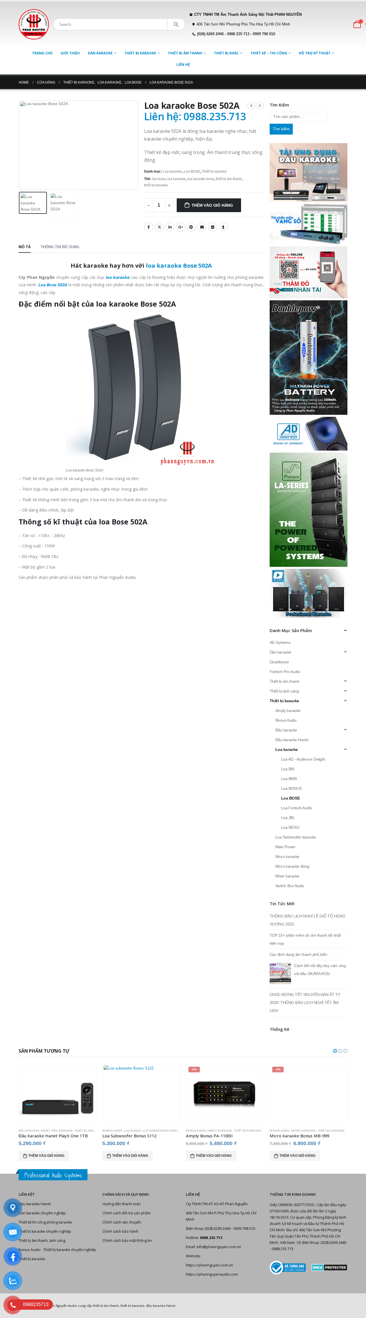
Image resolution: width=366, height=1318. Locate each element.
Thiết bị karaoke (140, 53)
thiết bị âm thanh (229, 179)
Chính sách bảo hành (120, 1231)
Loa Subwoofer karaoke (295, 837)
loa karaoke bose (200, 179)
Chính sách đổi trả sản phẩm (126, 1213)
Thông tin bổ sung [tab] (60, 247)
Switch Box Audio (289, 885)
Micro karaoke (287, 856)
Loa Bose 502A (52, 284)
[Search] (176, 24)
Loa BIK (288, 769)
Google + (180, 227)
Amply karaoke (288, 710)
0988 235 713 (238, 34)
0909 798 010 (264, 34)
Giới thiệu (70, 53)
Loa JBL (288, 817)
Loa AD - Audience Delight (303, 759)
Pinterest (191, 227)
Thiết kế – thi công (268, 53)
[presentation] (20, 145)
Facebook (148, 227)
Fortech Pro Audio (285, 671)
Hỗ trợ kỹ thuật (315, 53)
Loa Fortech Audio (296, 808)
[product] (58, 1093)
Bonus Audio (286, 720)
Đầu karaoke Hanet (292, 739)
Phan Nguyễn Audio (62, 1305)
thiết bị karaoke (156, 185)
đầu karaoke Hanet (160, 1305)
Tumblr (223, 227)
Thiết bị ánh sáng (284, 691)
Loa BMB (289, 778)
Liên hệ (183, 64)
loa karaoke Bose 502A (179, 265)
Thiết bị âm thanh (185, 53)
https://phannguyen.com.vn (209, 1265)
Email (201, 227)
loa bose (159, 179)
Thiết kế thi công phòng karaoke (45, 1222)
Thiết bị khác (226, 53)
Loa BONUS (291, 788)
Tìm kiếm (281, 129)
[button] (335, 1050)
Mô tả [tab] (25, 247)
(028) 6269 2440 (210, 34)
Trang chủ (42, 53)
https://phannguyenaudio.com (212, 1274)
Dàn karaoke (100, 53)
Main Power (285, 847)
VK (212, 227)
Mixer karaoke (287, 876)
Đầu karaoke (286, 730)
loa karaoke (176, 179)
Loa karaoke (172, 171)
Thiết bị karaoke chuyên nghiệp (45, 1231)
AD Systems (280, 642)
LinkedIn (169, 227)
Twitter (159, 227)
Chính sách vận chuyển (121, 1222)
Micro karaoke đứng (292, 866)
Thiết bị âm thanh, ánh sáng (42, 1240)
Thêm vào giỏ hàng (212, 205)
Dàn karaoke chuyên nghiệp (42, 1213)
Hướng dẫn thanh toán (121, 1203)
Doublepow (279, 662)
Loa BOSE (192, 171)
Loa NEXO (290, 827)
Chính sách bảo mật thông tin (127, 1240)
